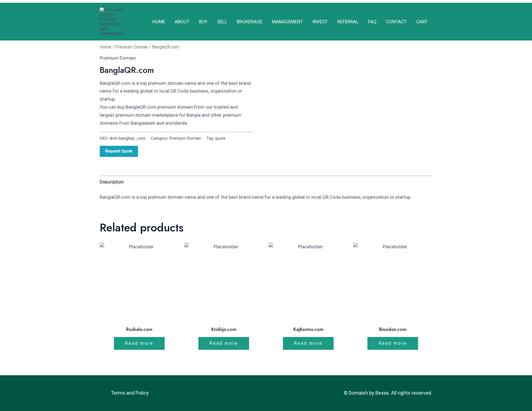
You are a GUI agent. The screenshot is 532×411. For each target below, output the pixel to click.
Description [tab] (112, 182)
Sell (222, 21)
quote (220, 138)
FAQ (372, 21)
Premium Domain (131, 47)
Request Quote (118, 151)
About (182, 21)
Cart (422, 21)
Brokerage (249, 21)
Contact (396, 21)
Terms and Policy (130, 393)
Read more (139, 343)
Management (287, 21)
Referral (348, 21)
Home (158, 21)
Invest (320, 21)
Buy (203, 21)
